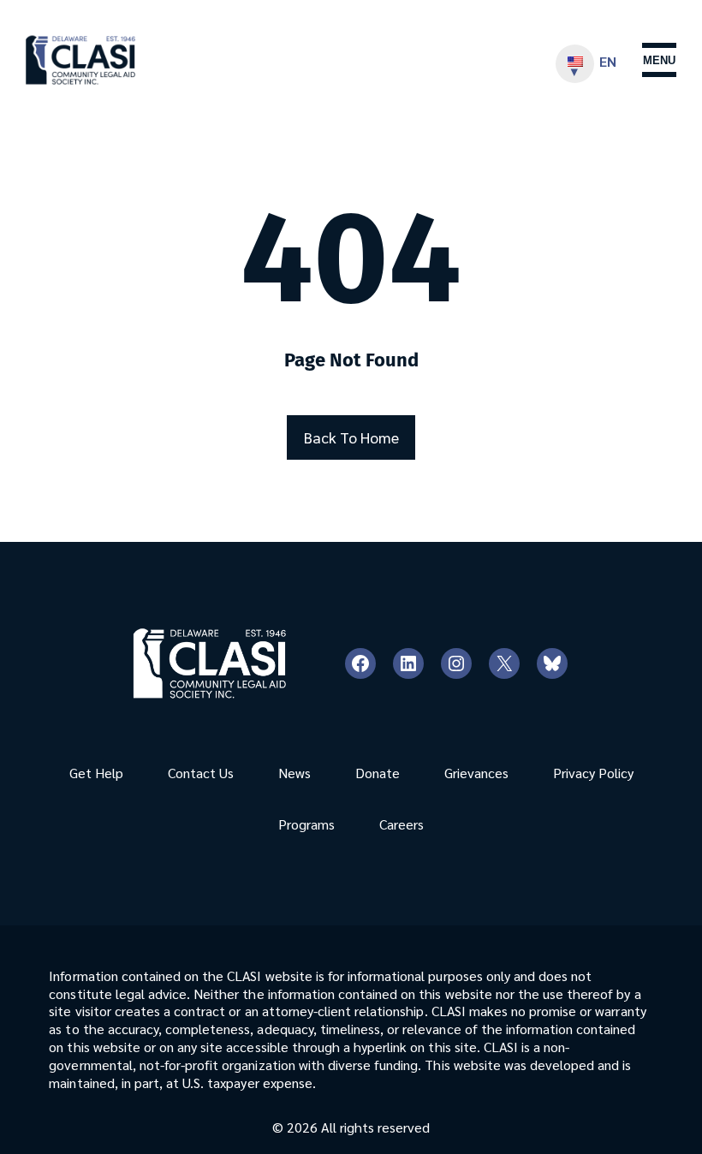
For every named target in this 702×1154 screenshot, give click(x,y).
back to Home (351, 437)
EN (607, 61)
